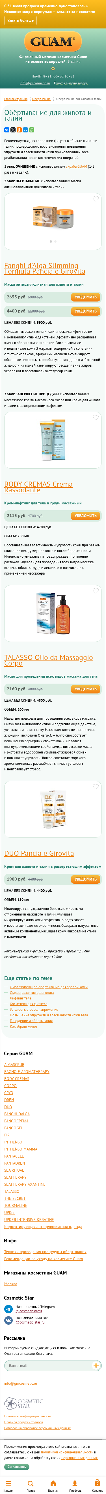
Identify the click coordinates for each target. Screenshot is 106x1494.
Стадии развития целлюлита (32, 993)
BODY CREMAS (16, 1079)
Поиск (31, 1491)
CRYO (8, 1093)
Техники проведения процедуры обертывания (45, 1252)
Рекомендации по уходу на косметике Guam (43, 1259)
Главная (53, 1491)
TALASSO (12, 1191)
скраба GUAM (76, 167)
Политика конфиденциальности (27, 1416)
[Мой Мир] (25, 129)
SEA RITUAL (14, 1170)
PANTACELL (14, 1156)
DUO (8, 1107)
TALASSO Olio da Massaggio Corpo (48, 660)
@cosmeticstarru (29, 1311)
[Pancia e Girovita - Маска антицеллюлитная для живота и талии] (53, 216)
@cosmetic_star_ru (30, 1322)
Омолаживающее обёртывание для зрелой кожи (49, 987)
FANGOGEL (13, 1128)
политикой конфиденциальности (67, 1452)
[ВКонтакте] (6, 129)
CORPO (10, 1086)
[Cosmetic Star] (24, 1403)
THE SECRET (15, 1198)
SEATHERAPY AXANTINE (26, 1184)
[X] (13, 129)
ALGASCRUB (14, 1065)
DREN (9, 1100)
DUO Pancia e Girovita (39, 853)
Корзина (97, 1491)
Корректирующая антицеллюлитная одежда (43, 1227)
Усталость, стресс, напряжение (34, 1010)
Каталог (8, 1491)
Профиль (75, 1491)
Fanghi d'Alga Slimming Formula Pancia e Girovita (44, 268)
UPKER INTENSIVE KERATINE (29, 1220)
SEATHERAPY (15, 1177)
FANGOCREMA (16, 1121)
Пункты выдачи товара (71, 83)
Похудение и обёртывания (31, 1021)
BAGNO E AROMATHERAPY (26, 1072)
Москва (10, 1284)
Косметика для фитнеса (28, 1004)
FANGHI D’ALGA (17, 1114)
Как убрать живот (23, 1026)
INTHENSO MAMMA (20, 1149)
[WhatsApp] (31, 129)
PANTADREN (14, 1163)
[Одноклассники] (19, 129)
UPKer (9, 1213)
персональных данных (79, 1458)
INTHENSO (13, 1142)
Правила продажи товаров (23, 1422)
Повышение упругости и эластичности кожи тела (49, 1015)
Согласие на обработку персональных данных (37, 1428)
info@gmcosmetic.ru (35, 83)
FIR (7, 1135)
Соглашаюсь (17, 1467)
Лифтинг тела (20, 998)
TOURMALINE (15, 1205)
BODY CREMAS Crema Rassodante (38, 487)
